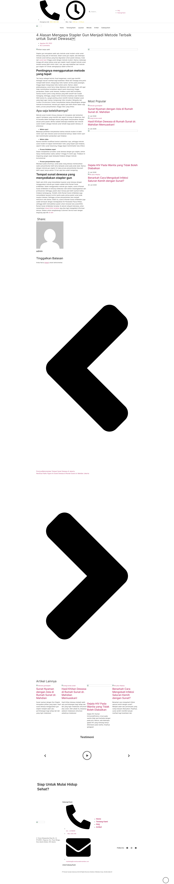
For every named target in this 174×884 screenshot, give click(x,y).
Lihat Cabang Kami (69, 865)
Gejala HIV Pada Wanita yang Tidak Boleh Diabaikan (113, 167)
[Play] (87, 755)
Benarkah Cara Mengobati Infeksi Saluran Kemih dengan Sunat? (108, 179)
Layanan (81, 28)
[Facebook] (127, 848)
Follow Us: (120, 848)
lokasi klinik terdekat (52, 208)
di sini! (51, 212)
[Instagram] (131, 848)
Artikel (96, 28)
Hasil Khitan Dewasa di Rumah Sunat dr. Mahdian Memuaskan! (112, 123)
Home (62, 28)
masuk (46, 262)
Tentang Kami (70, 28)
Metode (89, 28)
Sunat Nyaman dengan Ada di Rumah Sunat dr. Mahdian (110, 110)
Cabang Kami (105, 28)
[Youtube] (135, 848)
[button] (45, 755)
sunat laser (43, 60)
